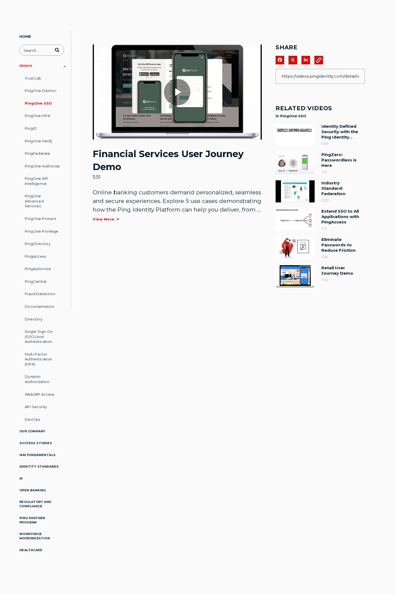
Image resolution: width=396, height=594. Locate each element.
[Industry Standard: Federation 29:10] (295, 203)
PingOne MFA (37, 115)
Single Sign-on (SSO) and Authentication (39, 336)
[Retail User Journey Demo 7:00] (295, 288)
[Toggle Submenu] (65, 66)
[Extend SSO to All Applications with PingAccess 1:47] (295, 232)
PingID (31, 128)
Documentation (39, 306)
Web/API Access (39, 394)
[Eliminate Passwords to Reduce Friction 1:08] (295, 260)
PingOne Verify (39, 141)
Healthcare (30, 550)
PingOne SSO (38, 103)
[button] (57, 50)
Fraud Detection (40, 294)
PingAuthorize (38, 269)
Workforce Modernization (34, 536)
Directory (34, 319)
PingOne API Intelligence (36, 181)
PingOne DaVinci (40, 90)
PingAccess (35, 256)
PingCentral (35, 281)
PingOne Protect (40, 218)
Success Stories (35, 443)
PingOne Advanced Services (34, 201)
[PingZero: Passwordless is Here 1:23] (295, 175)
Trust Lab (33, 78)
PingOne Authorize (42, 166)
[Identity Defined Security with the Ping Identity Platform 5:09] (295, 147)
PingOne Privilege (41, 231)
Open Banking (32, 490)
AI (21, 478)
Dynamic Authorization (37, 379)
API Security (36, 407)
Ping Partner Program (32, 520)
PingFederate (37, 153)
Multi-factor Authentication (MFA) (38, 359)
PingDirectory (38, 243)
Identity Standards (39, 466)
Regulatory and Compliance (35, 504)
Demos (25, 66)
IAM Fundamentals (37, 455)
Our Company (32, 431)
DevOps (32, 419)
